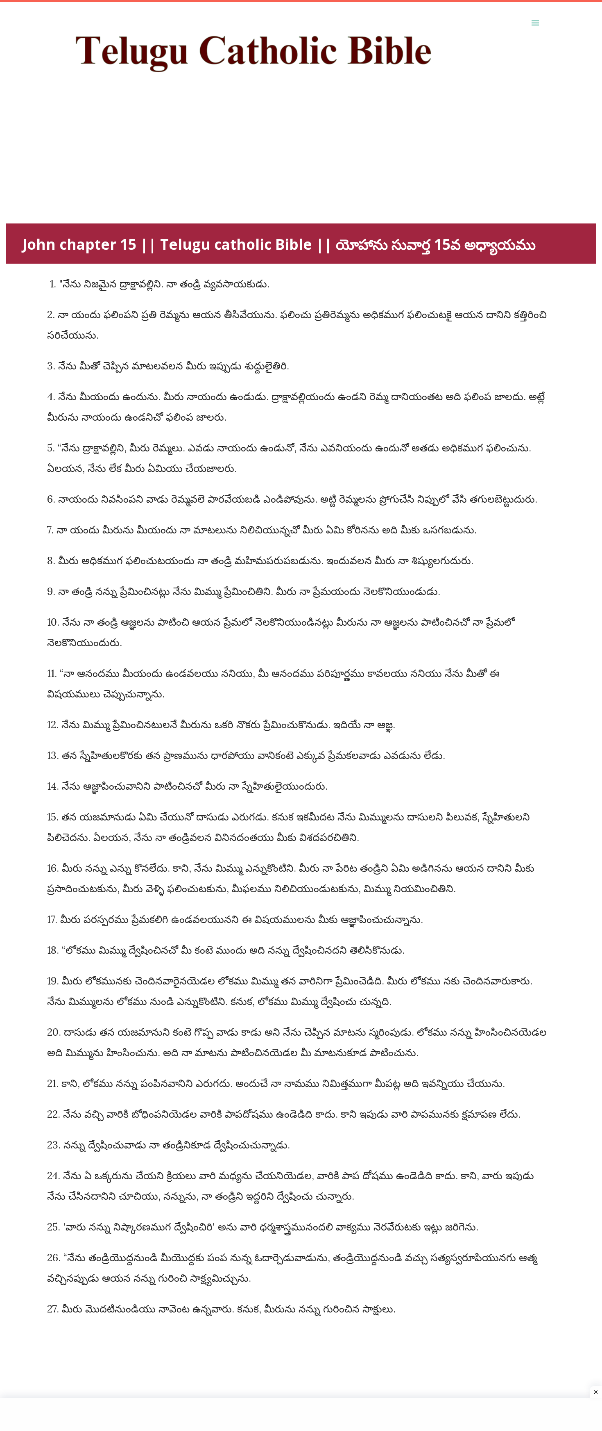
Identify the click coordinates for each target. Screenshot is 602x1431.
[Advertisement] (252, 166)
